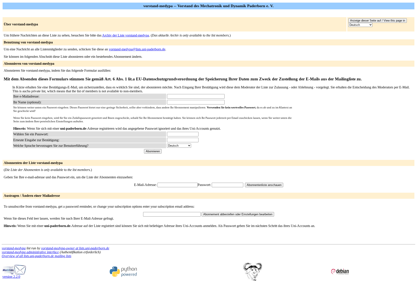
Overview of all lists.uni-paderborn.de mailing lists (36, 256)
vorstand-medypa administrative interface (30, 252)
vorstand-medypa (14, 248)
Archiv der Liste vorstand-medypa (125, 35)
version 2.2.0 (11, 276)
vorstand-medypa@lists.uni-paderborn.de (137, 49)
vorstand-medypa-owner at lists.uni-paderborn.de (75, 248)
